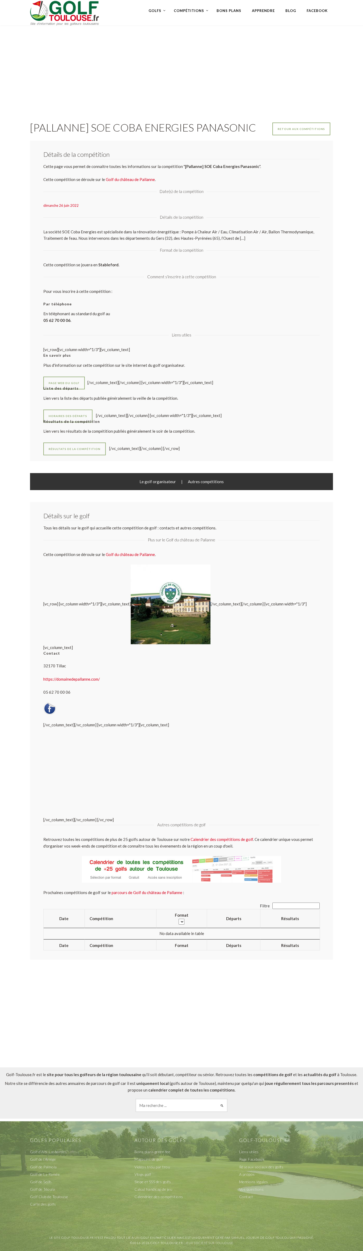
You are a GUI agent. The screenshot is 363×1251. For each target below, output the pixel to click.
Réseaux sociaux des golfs (261, 1167)
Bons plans (229, 11)
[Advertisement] (181, 68)
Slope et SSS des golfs (152, 1182)
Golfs (155, 11)
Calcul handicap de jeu (153, 1189)
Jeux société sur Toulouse (209, 1243)
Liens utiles (249, 1151)
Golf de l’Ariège (43, 1159)
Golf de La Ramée (45, 1174)
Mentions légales (253, 1182)
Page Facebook (252, 1159)
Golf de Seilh (41, 1182)
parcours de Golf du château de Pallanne (147, 892)
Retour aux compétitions (301, 128)
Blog (290, 11)
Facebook (317, 11)
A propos (247, 1174)
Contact (246, 1196)
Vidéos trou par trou (152, 1167)
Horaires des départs (68, 416)
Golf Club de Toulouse (49, 1196)
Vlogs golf (142, 1174)
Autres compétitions (206, 481)
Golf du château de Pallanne (130, 554)
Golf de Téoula (42, 1189)
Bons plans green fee (152, 1151)
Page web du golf (64, 383)
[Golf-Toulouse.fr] (64, 12)
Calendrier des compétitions (158, 1196)
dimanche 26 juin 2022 (61, 205)
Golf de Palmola (43, 1167)
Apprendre (263, 11)
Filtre (265, 905)
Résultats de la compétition (74, 448)
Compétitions (189, 11)
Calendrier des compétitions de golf (222, 839)
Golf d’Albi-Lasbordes (48, 1151)
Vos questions (251, 1189)
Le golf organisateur (158, 481)
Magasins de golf (148, 1159)
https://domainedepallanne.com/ (71, 679)
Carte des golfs (43, 1204)
